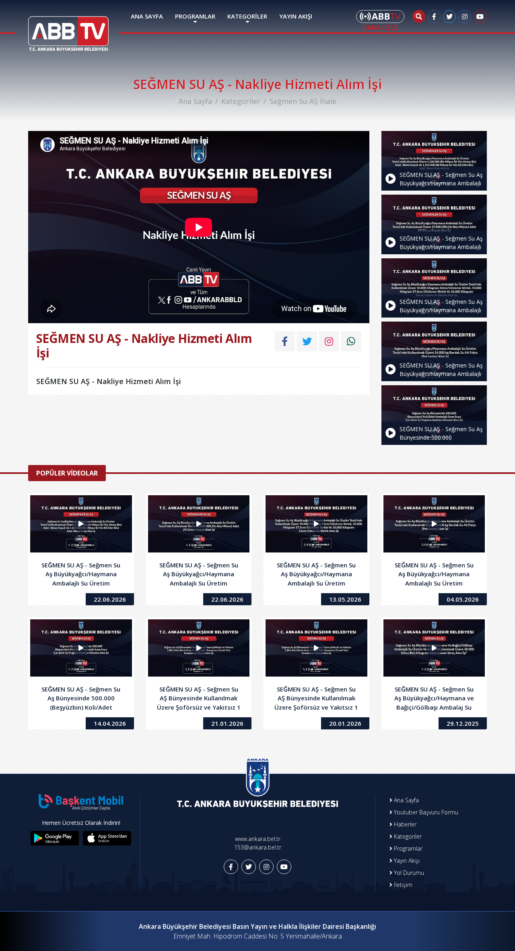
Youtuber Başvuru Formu (425, 812)
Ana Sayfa (195, 101)
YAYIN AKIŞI (295, 16)
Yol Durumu (408, 872)
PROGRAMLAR (195, 16)
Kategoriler (240, 101)
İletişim (402, 885)
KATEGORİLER (247, 16)
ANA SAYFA (147, 16)
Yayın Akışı (406, 860)
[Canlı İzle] (380, 20)
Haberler (404, 824)
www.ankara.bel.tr (257, 839)
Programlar (407, 848)
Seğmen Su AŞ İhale (303, 101)
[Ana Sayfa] (68, 28)
